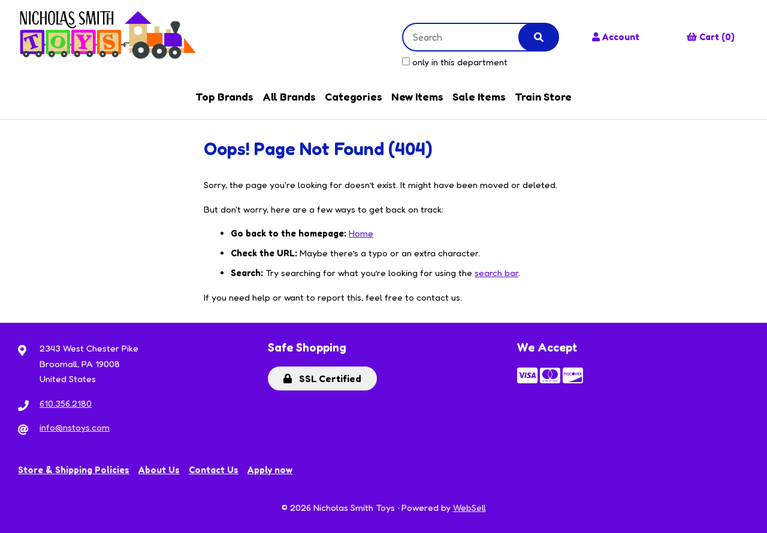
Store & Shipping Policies (73, 470)
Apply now (269, 470)
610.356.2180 (66, 403)
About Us (159, 470)
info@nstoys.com (75, 427)
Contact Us (213, 470)
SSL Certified (327, 378)
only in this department (459, 62)
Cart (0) (717, 37)
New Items (417, 96)
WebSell (469, 507)
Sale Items (479, 96)
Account (620, 37)
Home (361, 233)
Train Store (543, 96)
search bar (496, 272)
